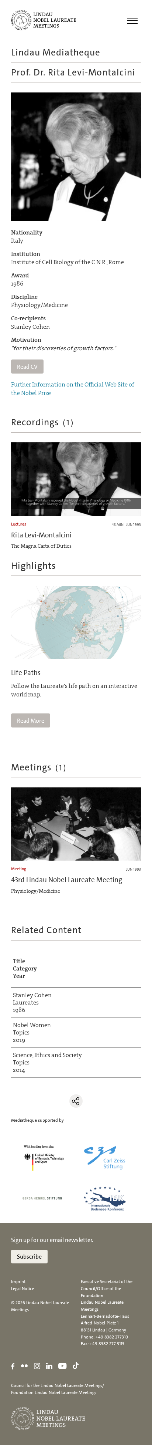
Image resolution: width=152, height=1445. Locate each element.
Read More (30, 721)
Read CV (27, 367)
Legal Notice (22, 1289)
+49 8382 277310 (112, 1337)
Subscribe (29, 1256)
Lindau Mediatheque (55, 52)
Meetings (39, 767)
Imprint (18, 1281)
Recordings (43, 422)
